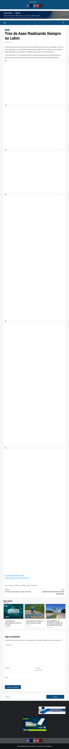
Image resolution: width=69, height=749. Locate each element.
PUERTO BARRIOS (32, 585)
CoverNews (40, 746)
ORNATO (7, 29)
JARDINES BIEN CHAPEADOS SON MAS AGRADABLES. (53, 592)
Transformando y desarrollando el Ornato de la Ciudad (13, 623)
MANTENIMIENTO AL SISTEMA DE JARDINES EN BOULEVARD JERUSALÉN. (55, 623)
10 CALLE (10, 585)
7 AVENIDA (17, 585)
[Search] (64, 22)
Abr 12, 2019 (9, 42)
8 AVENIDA (23, 585)
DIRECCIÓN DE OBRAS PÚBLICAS (33, 614)
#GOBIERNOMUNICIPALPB (14, 575)
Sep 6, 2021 (29, 625)
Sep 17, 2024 (8, 627)
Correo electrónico (39, 669)
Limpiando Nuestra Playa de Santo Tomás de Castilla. (34, 622)
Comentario (9, 645)
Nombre (8, 668)
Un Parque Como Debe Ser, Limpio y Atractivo (18, 591)
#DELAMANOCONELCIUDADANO (17, 578)
